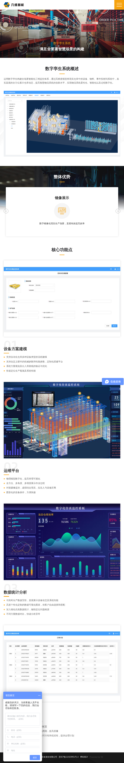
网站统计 (84, 757)
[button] (6, 211)
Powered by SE (96, 757)
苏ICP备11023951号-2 (69, 757)
